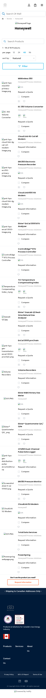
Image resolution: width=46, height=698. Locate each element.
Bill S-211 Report (23, 674)
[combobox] (23, 13)
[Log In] (29, 5)
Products (7, 646)
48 (24, 52)
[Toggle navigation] (42, 5)
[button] (19, 101)
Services (19, 646)
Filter (25, 66)
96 (30, 52)
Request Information (23, 582)
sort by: (5, 58)
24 (19, 52)
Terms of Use (37, 674)
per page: (6, 52)
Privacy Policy (9, 674)
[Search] (3, 13)
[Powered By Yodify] (23, 693)
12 (14, 52)
